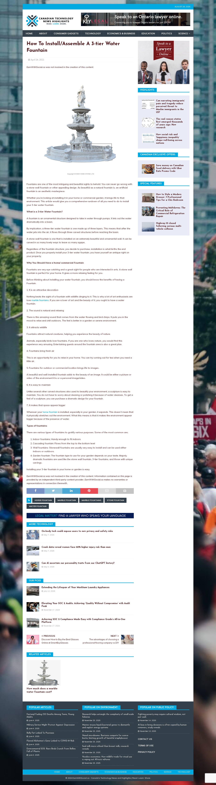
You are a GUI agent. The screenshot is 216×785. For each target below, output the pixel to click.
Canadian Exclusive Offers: (158, 154)
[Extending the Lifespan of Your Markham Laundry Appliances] (33, 591)
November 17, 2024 (52, 610)
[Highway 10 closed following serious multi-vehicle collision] (148, 227)
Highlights (147, 90)
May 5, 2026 (49, 567)
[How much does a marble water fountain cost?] (44, 673)
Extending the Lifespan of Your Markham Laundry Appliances (75, 587)
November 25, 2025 (92, 720)
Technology (93, 33)
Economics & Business (121, 33)
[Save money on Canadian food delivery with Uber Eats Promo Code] (148, 169)
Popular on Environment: (101, 707)
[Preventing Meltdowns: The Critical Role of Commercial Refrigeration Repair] (148, 211)
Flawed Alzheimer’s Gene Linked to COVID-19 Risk (50, 741)
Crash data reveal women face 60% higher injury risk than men (76, 547)
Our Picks (35, 581)
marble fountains (40, 300)
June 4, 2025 (34, 720)
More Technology (41, 524)
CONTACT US (145, 739)
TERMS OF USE (146, 745)
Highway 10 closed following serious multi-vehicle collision (169, 226)
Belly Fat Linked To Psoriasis (40, 733)
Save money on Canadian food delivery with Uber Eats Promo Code (170, 168)
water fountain (37, 506)
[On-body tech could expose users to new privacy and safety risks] (33, 534)
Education (148, 33)
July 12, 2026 (49, 591)
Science (183, 33)
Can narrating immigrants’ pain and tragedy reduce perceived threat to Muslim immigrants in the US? (170, 107)
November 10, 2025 (148, 731)
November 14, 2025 (148, 720)
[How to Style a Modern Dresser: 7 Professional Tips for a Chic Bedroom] (148, 198)
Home (29, 33)
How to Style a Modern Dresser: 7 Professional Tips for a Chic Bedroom (169, 197)
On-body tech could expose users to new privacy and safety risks (77, 531)
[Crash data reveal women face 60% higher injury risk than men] (33, 550)
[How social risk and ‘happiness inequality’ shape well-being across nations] (148, 138)
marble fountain (67, 500)
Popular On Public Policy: (157, 707)
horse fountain (50, 412)
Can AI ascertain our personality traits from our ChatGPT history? (78, 563)
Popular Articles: (40, 707)
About (43, 33)
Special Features (151, 184)
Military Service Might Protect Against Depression (51, 725)
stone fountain (115, 500)
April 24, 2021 (37, 59)
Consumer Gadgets (66, 33)
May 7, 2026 (49, 535)
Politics (166, 33)
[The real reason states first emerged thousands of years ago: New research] (148, 122)
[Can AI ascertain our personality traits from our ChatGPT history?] (33, 566)
